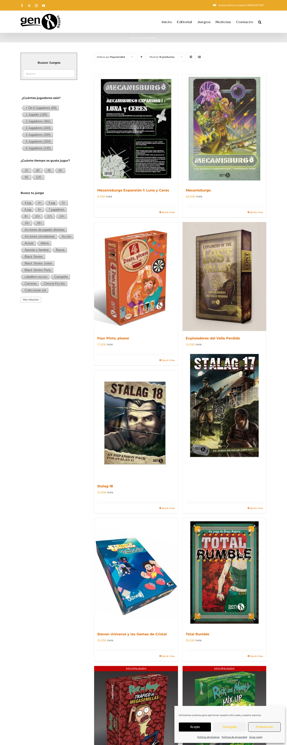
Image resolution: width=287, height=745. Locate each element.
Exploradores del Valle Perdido (213, 338)
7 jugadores (57, 209)
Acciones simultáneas (40, 236)
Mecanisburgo (198, 190)
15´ (27, 170)
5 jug (52, 202)
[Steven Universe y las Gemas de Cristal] (136, 572)
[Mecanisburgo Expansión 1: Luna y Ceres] (136, 128)
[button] (259, 22)
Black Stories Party (38, 270)
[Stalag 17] (224, 405)
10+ (37, 216)
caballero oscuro (36, 276)
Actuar (29, 243)
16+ (27, 223)
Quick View (168, 212)
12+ (50, 216)
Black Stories (34, 256)
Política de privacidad (234, 737)
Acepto (195, 727)
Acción (66, 236)
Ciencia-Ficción (54, 283)
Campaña (61, 276)
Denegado (230, 727)
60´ (61, 170)
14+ (62, 216)
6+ (40, 209)
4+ (40, 202)
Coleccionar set (35, 290)
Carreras (31, 283)
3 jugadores (38, 128)
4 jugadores (38, 134)
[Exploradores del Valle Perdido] (224, 276)
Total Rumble (197, 634)
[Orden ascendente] (141, 57)
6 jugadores (38, 148)
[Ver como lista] (199, 57)
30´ (38, 170)
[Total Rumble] (224, 572)
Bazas (60, 250)
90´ (27, 177)
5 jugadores (38, 141)
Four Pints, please (113, 338)
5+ (64, 202)
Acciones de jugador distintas (45, 229)
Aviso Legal (255, 737)
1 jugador (36, 114)
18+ (39, 223)
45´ (49, 170)
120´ (39, 177)
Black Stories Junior (38, 263)
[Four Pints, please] (136, 276)
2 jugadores (38, 121)
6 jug (28, 209)
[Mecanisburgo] (224, 128)
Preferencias (264, 727)
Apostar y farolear (37, 250)
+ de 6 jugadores (41, 107)
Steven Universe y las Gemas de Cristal (132, 634)
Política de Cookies (208, 737)
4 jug (28, 202)
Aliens (45, 243)
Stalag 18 (105, 486)
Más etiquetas (31, 299)
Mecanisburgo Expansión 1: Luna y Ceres (133, 190)
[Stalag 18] (136, 424)
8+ (26, 216)
